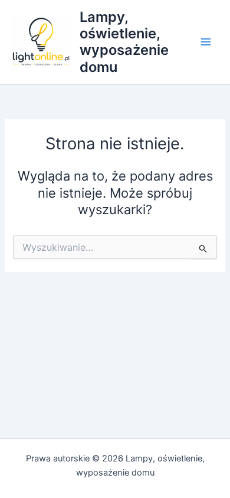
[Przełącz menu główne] (205, 42)
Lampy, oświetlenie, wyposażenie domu (124, 42)
